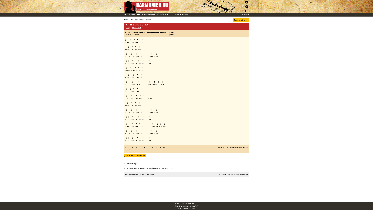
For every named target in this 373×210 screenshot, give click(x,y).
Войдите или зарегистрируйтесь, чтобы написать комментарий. (148, 168)
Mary (128, 27)
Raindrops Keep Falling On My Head (140, 174)
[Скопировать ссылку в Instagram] (156, 147)
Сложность (172, 32)
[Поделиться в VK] (164, 147)
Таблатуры (128, 19)
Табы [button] (139, 15)
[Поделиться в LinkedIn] (160, 147)
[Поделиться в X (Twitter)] (152, 147)
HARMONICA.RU (192, 204)
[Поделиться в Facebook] (149, 147)
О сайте (185, 15)
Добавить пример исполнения (134, 156)
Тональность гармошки (156, 32)
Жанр (127, 32)
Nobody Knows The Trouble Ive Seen (232, 174)
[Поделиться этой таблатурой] (145, 147)
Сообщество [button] (175, 15)
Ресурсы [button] (163, 15)
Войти (246, 15)
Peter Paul (136, 27)
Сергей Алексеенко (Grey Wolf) (186, 206)
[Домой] (125, 15)
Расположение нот (151, 15)
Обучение (132, 15)
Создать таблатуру (241, 20)
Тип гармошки (139, 32)
